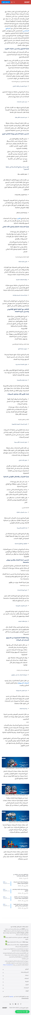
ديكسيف (11, 996)
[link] (4, 1007)
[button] (15, 969)
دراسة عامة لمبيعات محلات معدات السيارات (18, 821)
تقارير (19, 218)
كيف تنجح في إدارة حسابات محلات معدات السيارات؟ (16, 795)
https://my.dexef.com (8, 964)
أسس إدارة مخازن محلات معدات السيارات (19, 848)
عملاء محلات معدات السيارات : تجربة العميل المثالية (17, 768)
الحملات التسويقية (23, 683)
